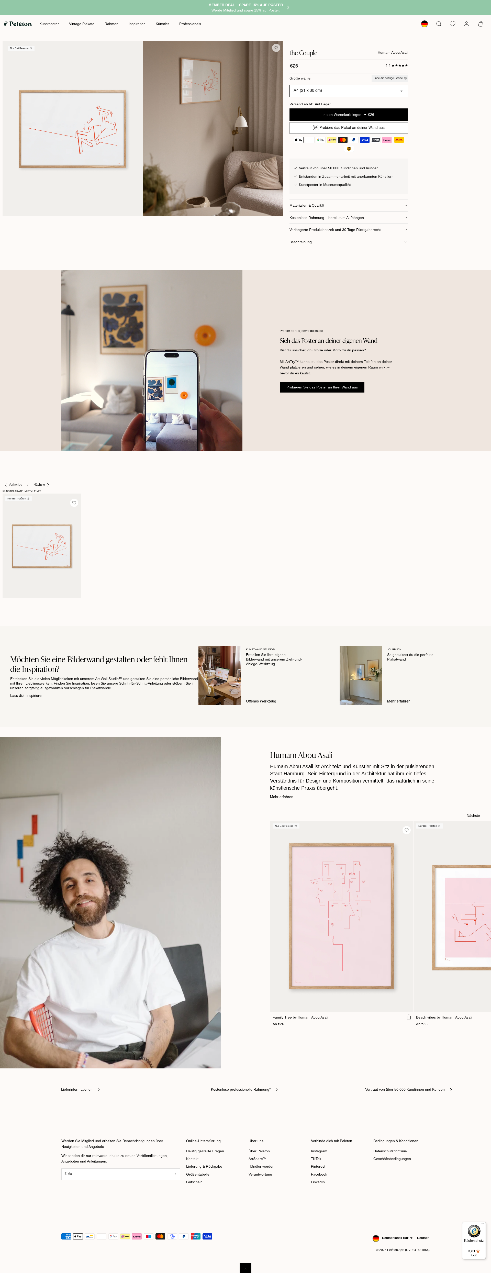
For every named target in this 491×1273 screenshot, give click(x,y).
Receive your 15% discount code (245, 669)
